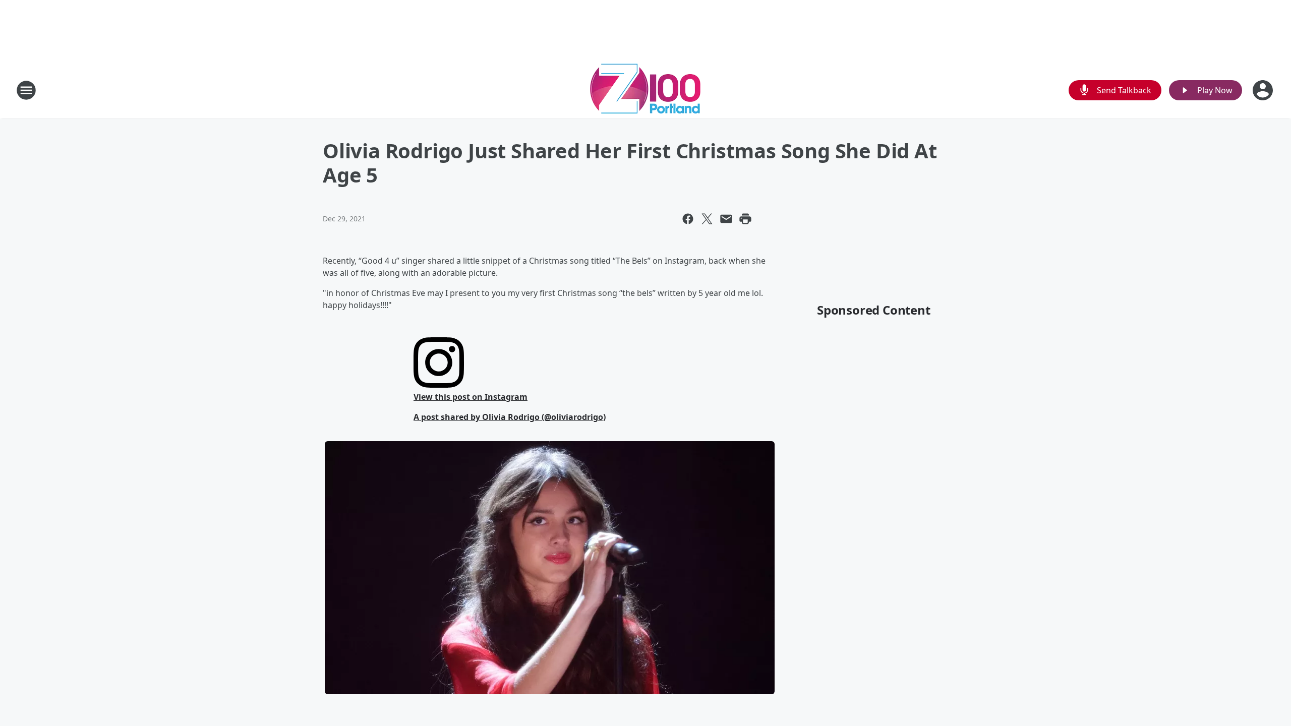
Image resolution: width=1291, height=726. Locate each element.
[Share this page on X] (707, 219)
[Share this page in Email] (726, 219)
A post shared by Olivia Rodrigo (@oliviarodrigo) (510, 416)
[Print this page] (745, 219)
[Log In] (1264, 90)
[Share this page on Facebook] (688, 219)
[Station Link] (645, 90)
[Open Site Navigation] (26, 90)
